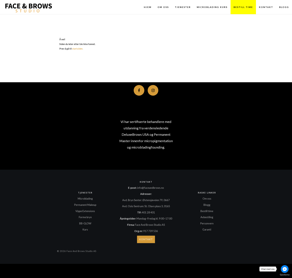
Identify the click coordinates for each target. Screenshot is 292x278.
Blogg (284, 7)
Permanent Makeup (85, 204)
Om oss (163, 7)
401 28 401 (148, 212)
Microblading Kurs (212, 7)
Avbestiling (206, 217)
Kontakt (266, 7)
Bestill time (206, 211)
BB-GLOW (85, 223)
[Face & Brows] (27, 7)
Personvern (207, 223)
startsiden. (77, 48)
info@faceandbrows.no (150, 187)
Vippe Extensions (85, 211)
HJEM (147, 7)
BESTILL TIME (243, 7)
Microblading (85, 198)
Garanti (206, 229)
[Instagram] (153, 90)
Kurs (85, 229)
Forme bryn (85, 217)
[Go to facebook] (285, 269)
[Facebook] (139, 90)
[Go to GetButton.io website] (285, 275)
